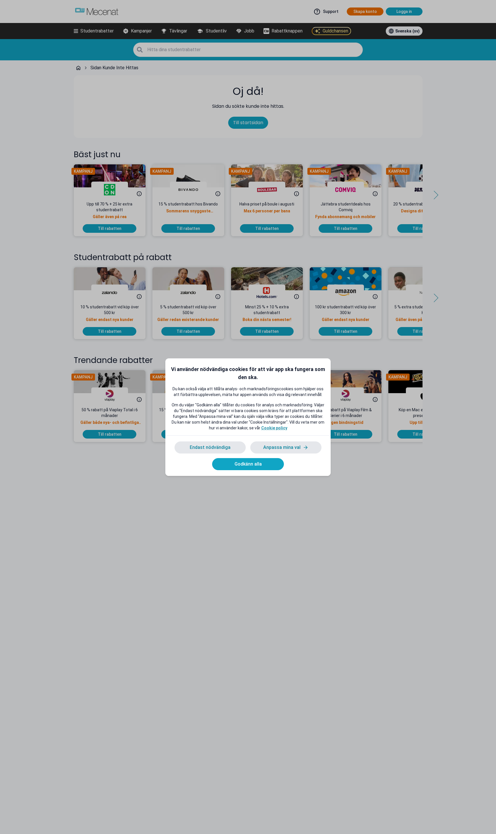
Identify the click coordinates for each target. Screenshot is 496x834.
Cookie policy (274, 428)
